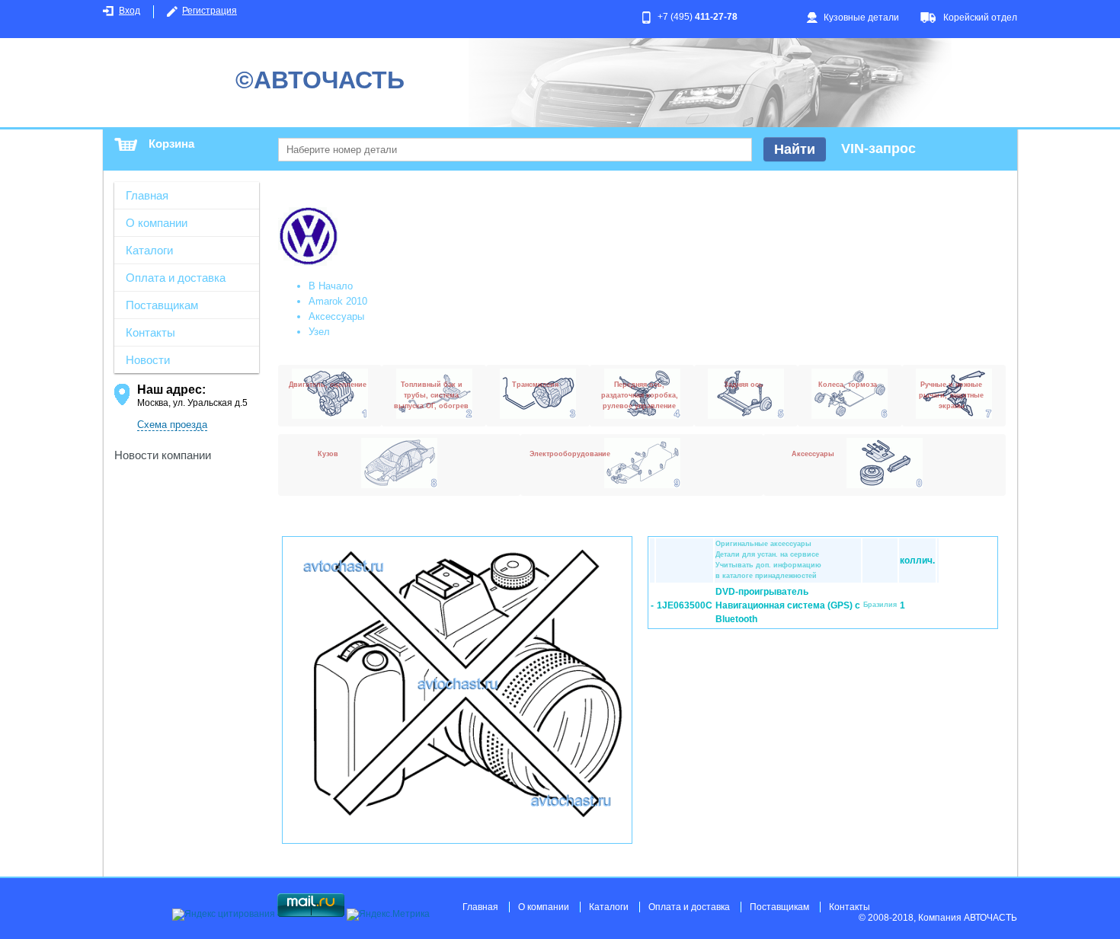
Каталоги (149, 250)
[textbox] (515, 149)
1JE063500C (684, 605)
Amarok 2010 (338, 301)
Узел (319, 331)
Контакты (150, 332)
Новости (148, 359)
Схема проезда (172, 424)
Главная (147, 195)
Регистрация (209, 10)
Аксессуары (336, 316)
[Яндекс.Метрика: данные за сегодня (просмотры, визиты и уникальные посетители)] (388, 915)
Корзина (171, 143)
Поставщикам (162, 305)
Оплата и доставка (176, 277)
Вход (129, 10)
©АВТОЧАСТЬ (320, 80)
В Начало (331, 286)
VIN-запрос (878, 148)
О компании (156, 222)
